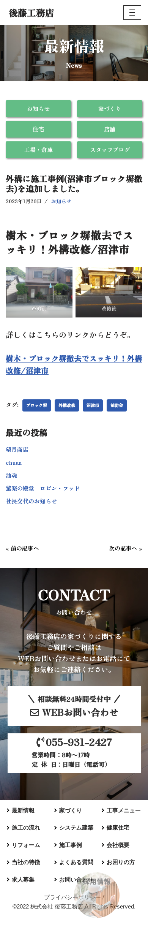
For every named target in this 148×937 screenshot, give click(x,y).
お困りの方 (121, 862)
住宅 (38, 129)
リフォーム (26, 845)
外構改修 (66, 405)
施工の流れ (26, 827)
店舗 (109, 129)
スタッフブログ (110, 150)
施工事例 (70, 845)
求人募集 (23, 879)
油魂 (11, 475)
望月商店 (17, 449)
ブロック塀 (36, 405)
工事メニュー (124, 810)
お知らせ (38, 108)
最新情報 (23, 810)
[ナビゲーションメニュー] (132, 12)
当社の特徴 (26, 862)
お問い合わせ (76, 879)
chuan (14, 462)
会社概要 (118, 845)
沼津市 (93, 405)
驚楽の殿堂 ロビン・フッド (43, 488)
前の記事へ (25, 548)
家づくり (109, 108)
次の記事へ (123, 548)
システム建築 (76, 827)
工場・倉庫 (38, 150)
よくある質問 (76, 862)
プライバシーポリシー (72, 897)
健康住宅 (118, 827)
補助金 (116, 405)
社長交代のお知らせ (31, 501)
